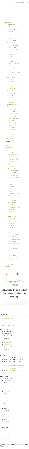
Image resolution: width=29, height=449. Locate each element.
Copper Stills (14, 49)
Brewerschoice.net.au (8, 325)
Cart (5, 385)
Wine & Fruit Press (14, 81)
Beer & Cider (11, 24)
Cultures (11, 100)
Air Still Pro (14, 47)
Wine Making (11, 77)
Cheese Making (11, 91)
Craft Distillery (13, 111)
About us (6, 338)
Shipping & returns (9, 331)
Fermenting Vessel (14, 113)
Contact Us (7, 404)
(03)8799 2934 (8, 318)
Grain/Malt (12, 40)
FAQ (5, 406)
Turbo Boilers (15, 52)
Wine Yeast (12, 79)
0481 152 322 (8, 320)
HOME (7, 20)
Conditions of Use (9, 336)
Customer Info (8, 378)
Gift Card (10, 139)
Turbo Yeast (12, 75)
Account (7, 141)
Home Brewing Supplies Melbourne (14, 357)
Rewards (6, 410)
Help (5, 408)
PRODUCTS (8, 22)
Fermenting (12, 116)
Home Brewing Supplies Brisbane (13, 359)
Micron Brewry (13, 109)
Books (11, 86)
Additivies (12, 84)
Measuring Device (14, 132)
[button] (17, 274)
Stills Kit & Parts (13, 45)
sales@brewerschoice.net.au (9, 323)
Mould (11, 102)
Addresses (7, 380)
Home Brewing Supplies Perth (12, 361)
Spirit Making (11, 43)
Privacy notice (8, 333)
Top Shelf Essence (14, 72)
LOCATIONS (3, 355)
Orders (6, 382)
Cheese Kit (12, 93)
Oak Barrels (12, 88)
